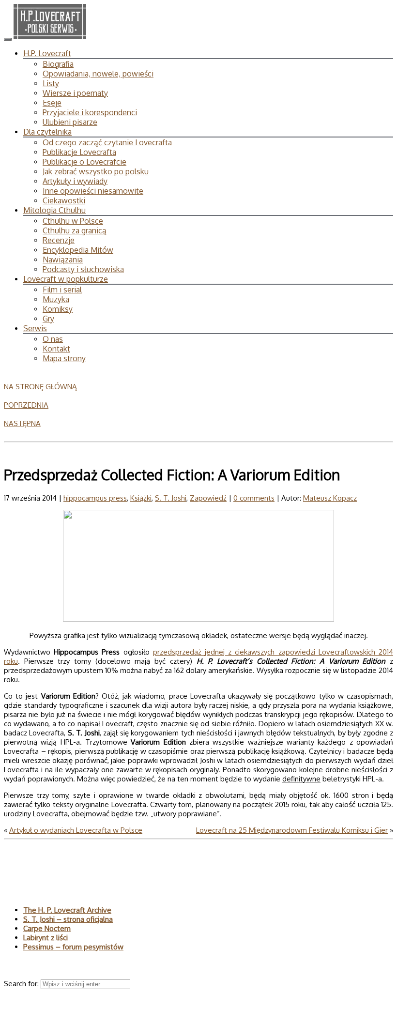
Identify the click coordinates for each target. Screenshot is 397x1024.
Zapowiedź (208, 498)
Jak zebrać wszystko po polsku (96, 171)
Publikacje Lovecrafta (79, 152)
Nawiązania (63, 259)
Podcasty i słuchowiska (83, 269)
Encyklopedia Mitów (78, 250)
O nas (53, 339)
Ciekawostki (64, 200)
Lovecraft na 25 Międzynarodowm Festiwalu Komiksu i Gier (292, 830)
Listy (51, 83)
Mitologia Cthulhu (54, 210)
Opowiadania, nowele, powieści (98, 73)
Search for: (22, 983)
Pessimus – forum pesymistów (73, 946)
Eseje (52, 102)
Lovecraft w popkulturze (65, 279)
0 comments (254, 498)
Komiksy (58, 309)
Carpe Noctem (47, 928)
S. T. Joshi (170, 498)
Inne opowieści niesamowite (93, 191)
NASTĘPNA (22, 423)
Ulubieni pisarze (70, 122)
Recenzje (59, 240)
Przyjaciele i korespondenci (90, 112)
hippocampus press (95, 498)
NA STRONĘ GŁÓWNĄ (40, 386)
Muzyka (56, 299)
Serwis (35, 328)
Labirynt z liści (45, 937)
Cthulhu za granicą (75, 230)
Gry (48, 318)
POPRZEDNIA (26, 405)
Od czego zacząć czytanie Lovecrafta (107, 142)
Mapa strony (64, 358)
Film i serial (62, 289)
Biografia (58, 64)
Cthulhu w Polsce (73, 221)
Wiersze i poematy (75, 93)
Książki (141, 498)
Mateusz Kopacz (330, 498)
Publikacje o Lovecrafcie (84, 162)
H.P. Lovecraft (47, 53)
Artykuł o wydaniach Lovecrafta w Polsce (75, 830)
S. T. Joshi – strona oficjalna (68, 919)
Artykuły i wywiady (75, 181)
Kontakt (56, 348)
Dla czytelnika (47, 132)
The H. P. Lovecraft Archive (67, 910)
